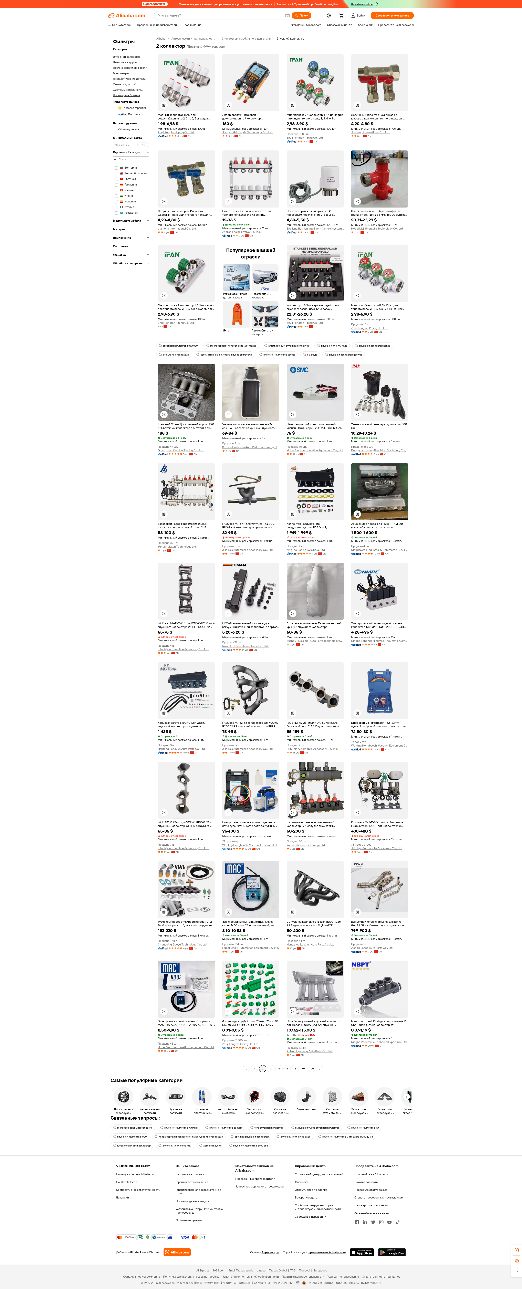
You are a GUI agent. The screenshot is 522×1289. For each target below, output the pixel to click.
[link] (516, 1250)
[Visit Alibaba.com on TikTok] (397, 1222)
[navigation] (131, 554)
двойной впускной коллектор (252, 1136)
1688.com (219, 1270)
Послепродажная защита (192, 1201)
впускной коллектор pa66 (296, 1136)
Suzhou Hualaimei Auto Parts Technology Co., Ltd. (250, 447)
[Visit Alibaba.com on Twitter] (373, 1222)
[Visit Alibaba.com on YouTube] (389, 1222)
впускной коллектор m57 (177, 1145)
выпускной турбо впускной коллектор (317, 1127)
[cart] (342, 16)
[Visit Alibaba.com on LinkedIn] (365, 1222)
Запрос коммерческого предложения (260, 1186)
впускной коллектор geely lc (345, 354)
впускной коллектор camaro (226, 1127)
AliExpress (202, 1270)
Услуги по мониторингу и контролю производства (199, 1210)
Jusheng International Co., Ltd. (370, 132)
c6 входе (312, 354)
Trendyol (304, 1270)
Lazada (261, 1270)
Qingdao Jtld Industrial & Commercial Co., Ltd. (379, 549)
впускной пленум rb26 (334, 345)
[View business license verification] (298, 1283)
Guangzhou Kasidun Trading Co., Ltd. (181, 450)
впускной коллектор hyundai (181, 1127)
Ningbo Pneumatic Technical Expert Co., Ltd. (379, 1042)
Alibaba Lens (137, 1252)
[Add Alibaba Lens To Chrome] (177, 1252)
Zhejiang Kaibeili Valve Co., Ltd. (241, 231)
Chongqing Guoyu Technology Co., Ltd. (182, 944)
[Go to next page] (319, 1068)
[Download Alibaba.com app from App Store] (362, 1252)
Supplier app (270, 1252)
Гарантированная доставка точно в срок (198, 1191)
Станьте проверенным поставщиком (378, 1197)
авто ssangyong (212, 1145)
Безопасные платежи (190, 1174)
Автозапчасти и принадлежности (193, 38)
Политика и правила (189, 1220)
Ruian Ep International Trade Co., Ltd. (245, 646)
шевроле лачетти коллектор (134, 1145)
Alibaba (160, 38)
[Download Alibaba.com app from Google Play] (392, 1252)
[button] (287, 15)
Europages (320, 1270)
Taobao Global (278, 1270)
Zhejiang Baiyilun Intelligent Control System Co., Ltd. (315, 228)
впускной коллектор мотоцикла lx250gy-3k (347, 1136)
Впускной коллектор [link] (290, 38)
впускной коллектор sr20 (132, 1136)
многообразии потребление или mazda (233, 345)
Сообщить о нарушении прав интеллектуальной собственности (318, 1207)
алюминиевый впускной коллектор (288, 345)
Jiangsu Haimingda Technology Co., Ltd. (247, 132)
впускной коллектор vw (365, 1127)
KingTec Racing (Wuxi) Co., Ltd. (306, 549)
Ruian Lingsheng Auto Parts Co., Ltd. (310, 1051)
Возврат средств (306, 1197)
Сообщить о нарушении (310, 1216)
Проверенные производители (255, 1178)
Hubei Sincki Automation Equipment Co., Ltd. (315, 450)
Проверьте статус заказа (370, 1189)
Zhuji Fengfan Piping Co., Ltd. (176, 132)
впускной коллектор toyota (279, 354)
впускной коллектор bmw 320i (180, 345)
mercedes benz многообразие (135, 1127)
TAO (292, 1270)
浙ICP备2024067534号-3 (365, 1283)
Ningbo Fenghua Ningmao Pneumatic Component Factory (379, 640)
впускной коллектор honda (374, 345)
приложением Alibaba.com (327, 1252)
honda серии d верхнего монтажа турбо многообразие (191, 1136)
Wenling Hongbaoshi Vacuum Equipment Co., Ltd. (379, 745)
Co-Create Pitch (126, 1182)
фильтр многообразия (176, 354)
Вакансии (122, 1197)
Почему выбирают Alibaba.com (136, 1174)
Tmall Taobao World (241, 1270)
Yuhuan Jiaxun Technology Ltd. (177, 546)
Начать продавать (366, 1182)
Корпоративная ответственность (138, 1189)
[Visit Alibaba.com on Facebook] (356, 1222)
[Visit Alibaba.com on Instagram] (381, 1222)
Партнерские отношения (371, 1205)
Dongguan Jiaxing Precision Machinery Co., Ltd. (379, 450)
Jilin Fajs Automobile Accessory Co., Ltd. (247, 549)
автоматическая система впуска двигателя (226, 354)
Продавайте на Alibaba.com (372, 1174)
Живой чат (302, 1182)
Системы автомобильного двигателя (246, 38)
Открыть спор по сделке (311, 1189)
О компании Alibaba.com (133, 1165)
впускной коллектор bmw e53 (250, 1145)
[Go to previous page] (246, 1068)
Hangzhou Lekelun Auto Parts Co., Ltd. (311, 944)
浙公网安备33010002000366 (328, 1283)
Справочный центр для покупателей (319, 1174)
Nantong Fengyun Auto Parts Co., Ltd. (181, 748)
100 (312, 1068)
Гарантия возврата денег (192, 1182)
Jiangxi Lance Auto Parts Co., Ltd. (372, 947)
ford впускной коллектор (268, 1127)
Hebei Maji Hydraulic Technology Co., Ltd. (377, 228)
